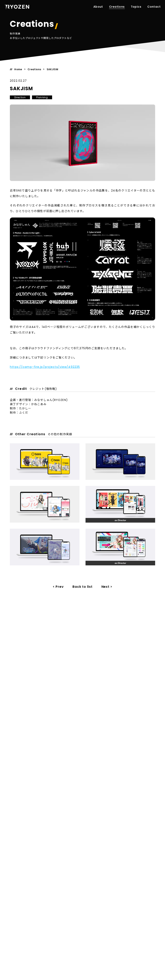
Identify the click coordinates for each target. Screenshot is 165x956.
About (98, 6)
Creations (117, 6)
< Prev (58, 586)
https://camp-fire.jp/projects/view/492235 (45, 367)
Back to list (82, 586)
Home (18, 69)
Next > (106, 586)
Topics (136, 6)
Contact (154, 6)
